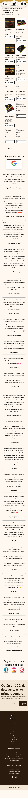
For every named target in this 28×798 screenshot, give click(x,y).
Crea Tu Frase (14, 732)
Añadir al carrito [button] (10, 36)
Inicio (3, 8)
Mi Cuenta (14, 743)
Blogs (14, 735)
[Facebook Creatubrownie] (3, 4)
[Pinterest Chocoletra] (22, 672)
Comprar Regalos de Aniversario (14, 752)
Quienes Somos (14, 733)
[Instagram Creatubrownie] (6, 4)
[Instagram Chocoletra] (14, 672)
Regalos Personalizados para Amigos (14, 758)
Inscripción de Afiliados (14, 739)
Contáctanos (14, 741)
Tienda (14, 730)
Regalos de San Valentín (14, 756)
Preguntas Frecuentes (14, 737)
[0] (22, 4)
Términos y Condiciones (14, 771)
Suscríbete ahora (24, 703)
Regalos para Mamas (14, 760)
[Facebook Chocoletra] (6, 672)
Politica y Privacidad (14, 773)
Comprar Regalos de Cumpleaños (14, 754)
